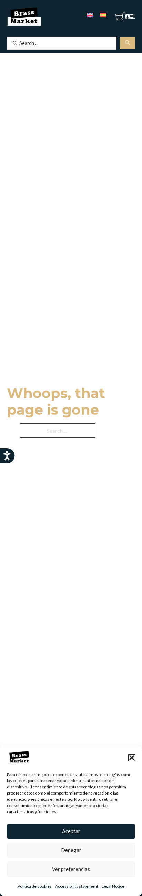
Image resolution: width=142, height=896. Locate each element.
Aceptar (71, 831)
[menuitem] (90, 14)
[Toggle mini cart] (120, 16)
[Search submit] (127, 43)
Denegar (71, 850)
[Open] (132, 16)
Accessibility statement (76, 886)
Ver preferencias (71, 869)
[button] (131, 757)
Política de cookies (35, 886)
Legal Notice (113, 886)
